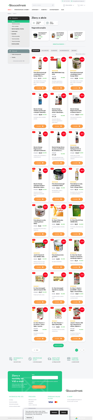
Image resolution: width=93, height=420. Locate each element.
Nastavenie (29, 417)
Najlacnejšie (45, 50)
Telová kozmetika (15, 38)
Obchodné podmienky (13, 404)
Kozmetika (14, 33)
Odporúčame (36, 50)
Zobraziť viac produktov (58, 44)
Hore (37, 350)
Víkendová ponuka (16, 23)
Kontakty (11, 399)
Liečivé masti (14, 31)
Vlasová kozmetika (16, 41)
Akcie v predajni (15, 26)
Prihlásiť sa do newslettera (39, 386)
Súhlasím (63, 412)
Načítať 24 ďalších (58, 345)
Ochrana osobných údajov (14, 406)
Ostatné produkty (15, 43)
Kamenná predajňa (13, 402)
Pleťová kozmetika (16, 36)
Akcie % (13, 21)
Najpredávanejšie (64, 50)
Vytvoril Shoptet (71, 418)
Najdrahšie (54, 50)
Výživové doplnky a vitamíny (18, 28)
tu (41, 414)
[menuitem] (10, 10)
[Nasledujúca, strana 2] (80, 350)
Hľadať (52, 5)
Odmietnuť (54, 412)
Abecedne (74, 50)
